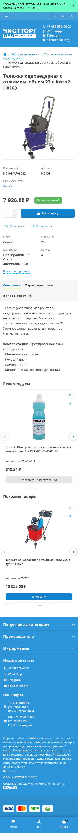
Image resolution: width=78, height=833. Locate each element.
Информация (16, 648)
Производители (18, 636)
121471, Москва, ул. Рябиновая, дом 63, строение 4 (21, 707)
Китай (7, 186)
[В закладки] (70, 395)
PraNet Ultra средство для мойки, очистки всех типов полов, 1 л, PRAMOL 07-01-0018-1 (39, 449)
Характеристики (39, 285)
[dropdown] (6, 15)
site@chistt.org (58, 40)
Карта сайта (11, 771)
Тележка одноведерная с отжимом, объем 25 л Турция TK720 (38, 562)
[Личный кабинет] (71, 15)
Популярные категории (26, 624)
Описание (12, 285)
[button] (4, 436)
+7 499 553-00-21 (59, 26)
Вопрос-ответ (17, 295)
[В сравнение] (70, 403)
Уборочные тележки (25, 54)
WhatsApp (54, 31)
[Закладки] (54, 15)
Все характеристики (16, 271)
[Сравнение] (63, 15)
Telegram (53, 35)
